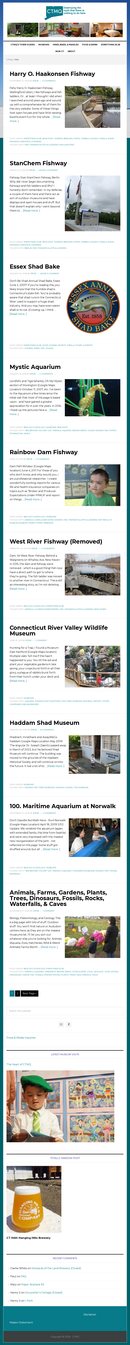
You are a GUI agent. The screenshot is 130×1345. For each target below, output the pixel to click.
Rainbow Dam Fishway (44, 452)
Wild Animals (84, 975)
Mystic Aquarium (35, 366)
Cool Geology (95, 971)
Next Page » (29, 993)
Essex (37, 348)
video (27, 433)
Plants (64, 975)
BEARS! (76, 430)
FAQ (23, 1276)
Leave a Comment (48, 170)
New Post (47, 138)
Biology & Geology (34, 427)
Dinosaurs (15, 975)
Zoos (95, 975)
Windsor (48, 523)
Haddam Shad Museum (44, 722)
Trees (72, 975)
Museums (51, 427)
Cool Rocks (111, 971)
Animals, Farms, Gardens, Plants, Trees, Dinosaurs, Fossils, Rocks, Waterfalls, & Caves (58, 898)
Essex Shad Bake (35, 266)
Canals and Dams (44, 520)
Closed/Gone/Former (46, 609)
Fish (27, 144)
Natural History (92, 701)
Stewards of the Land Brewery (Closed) (56, 1268)
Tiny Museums (81, 787)
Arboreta (50, 971)
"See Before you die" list (38, 430)
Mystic (113, 430)
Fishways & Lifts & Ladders (44, 144)
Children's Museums (83, 871)
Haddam (59, 787)
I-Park (29, 1300)
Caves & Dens (79, 971)
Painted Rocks (52, 975)
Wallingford (66, 144)
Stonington (16, 433)
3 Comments (42, 459)
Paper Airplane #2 (32, 1284)
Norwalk (15, 874)
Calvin (91, 430)
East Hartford (52, 701)
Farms (25, 975)
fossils (39, 975)
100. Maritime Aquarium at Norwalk (63, 806)
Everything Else (32, 138)
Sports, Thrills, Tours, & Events (75, 345)
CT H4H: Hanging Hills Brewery (28, 1237)
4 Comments (46, 374)
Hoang (49, 348)
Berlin (28, 248)
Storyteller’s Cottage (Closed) (43, 1292)
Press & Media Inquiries (21, 1037)
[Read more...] (31, 210)
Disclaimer (89, 1314)
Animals (56, 430)
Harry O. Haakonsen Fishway (52, 73)
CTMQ (65, 13)
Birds (84, 430)
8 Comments (47, 729)
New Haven (100, 609)
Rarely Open (35, 523)
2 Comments (48, 81)
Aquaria (67, 430)
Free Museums (74, 701)
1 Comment (41, 640)
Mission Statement (21, 1322)
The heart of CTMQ (18, 1064)
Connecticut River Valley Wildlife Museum (59, 630)
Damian (29, 348)
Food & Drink (49, 345)
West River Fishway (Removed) (56, 541)
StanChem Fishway (38, 163)
